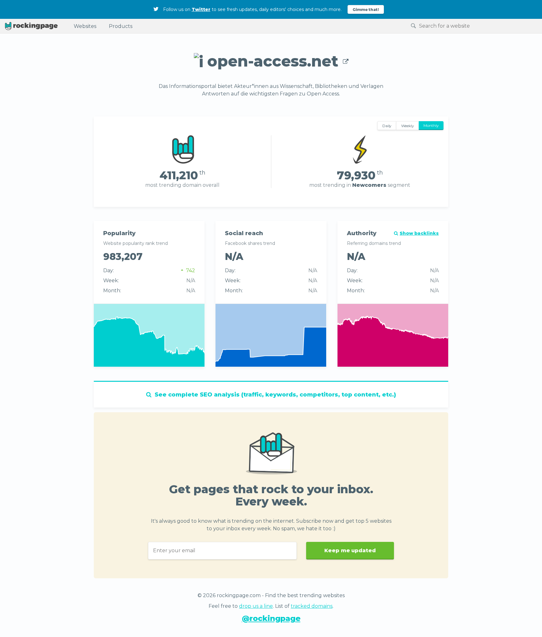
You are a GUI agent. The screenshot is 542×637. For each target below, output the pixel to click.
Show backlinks (419, 233)
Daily (387, 125)
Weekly (407, 125)
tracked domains (311, 606)
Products (120, 26)
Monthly (431, 125)
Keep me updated (350, 550)
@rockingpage (271, 618)
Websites (85, 26)
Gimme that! (366, 9)
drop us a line (256, 606)
